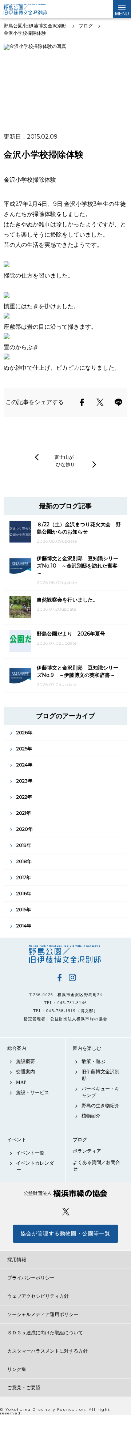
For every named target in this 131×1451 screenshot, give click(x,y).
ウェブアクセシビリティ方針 (38, 1296)
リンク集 (16, 1369)
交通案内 (25, 1071)
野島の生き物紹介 (100, 1105)
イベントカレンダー (35, 1166)
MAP (21, 1082)
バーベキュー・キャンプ (100, 1092)
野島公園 (65, 954)
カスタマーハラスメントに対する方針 (47, 1351)
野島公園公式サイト (30, 9)
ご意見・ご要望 (23, 1387)
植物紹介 (91, 1116)
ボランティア (87, 1151)
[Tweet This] (100, 402)
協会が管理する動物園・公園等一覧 (65, 1233)
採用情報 (16, 1259)
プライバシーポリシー (31, 1278)
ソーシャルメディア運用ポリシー (42, 1314)
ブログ (80, 1139)
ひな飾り (65, 464)
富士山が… (66, 457)
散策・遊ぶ (93, 1061)
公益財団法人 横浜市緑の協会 (65, 1193)
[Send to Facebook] (82, 402)
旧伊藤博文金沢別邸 (100, 1075)
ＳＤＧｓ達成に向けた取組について (45, 1332)
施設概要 (25, 1061)
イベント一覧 (30, 1153)
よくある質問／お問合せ (96, 1166)
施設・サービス (32, 1092)
